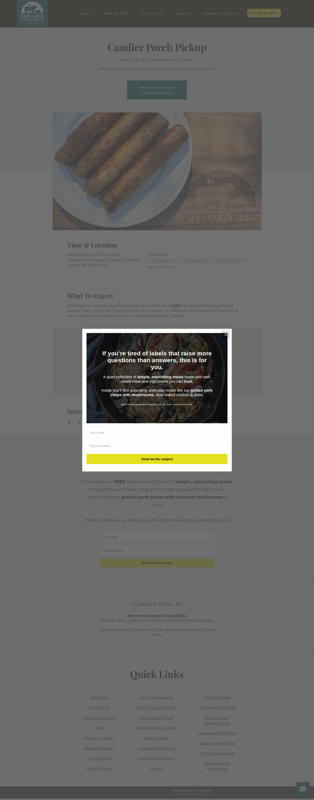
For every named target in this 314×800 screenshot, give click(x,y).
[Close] (226, 334)
